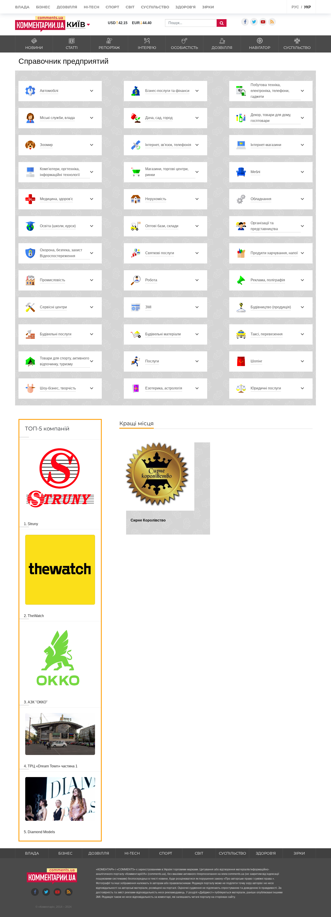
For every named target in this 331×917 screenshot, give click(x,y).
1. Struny (31, 524)
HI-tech (91, 7)
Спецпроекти (272, 6)
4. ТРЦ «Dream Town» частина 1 (50, 766)
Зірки (208, 7)
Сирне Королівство (148, 520)
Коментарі (46, 906)
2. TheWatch (34, 616)
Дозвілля (67, 7)
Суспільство (155, 7)
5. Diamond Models (39, 832)
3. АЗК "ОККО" (36, 702)
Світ (130, 7)
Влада (22, 7)
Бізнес (43, 7)
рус (295, 7)
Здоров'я (185, 7)
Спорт (112, 7)
